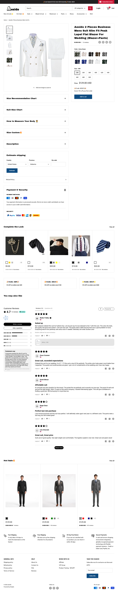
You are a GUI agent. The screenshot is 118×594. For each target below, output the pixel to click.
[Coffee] (98, 54)
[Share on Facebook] (99, 42)
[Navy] (77, 61)
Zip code (54, 160)
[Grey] (105, 54)
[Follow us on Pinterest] (57, 588)
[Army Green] (77, 54)
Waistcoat (53, 14)
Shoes (72, 14)
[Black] (91, 54)
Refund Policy (10, 179)
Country (9, 160)
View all (112, 227)
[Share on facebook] (106, 336)
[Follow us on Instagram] (54, 588)
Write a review (17, 324)
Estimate (12, 170)
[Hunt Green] (105, 61)
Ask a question (17, 328)
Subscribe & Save (107, 2)
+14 (44, 262)
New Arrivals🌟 (8, 14)
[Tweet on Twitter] (106, 42)
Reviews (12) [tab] (39, 308)
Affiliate (61, 562)
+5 (21, 262)
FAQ (32, 568)
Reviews (33, 571)
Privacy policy (8, 568)
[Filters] (100, 309)
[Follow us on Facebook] (50, 588)
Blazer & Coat (40, 14)
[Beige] (84, 54)
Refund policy (8, 565)
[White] (98, 61)
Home (5, 20)
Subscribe (92, 576)
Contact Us (34, 565)
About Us (34, 562)
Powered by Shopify (9, 587)
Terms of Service (9, 571)
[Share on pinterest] (113, 336)
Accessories (81, 14)
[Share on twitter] (109, 336)
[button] (17, 333)
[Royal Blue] (84, 61)
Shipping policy (8, 562)
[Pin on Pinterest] (103, 42)
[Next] (114, 251)
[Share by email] (110, 42)
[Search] (90, 8)
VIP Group (62, 565)
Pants (63, 14)
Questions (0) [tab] (48, 308)
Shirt (91, 14)
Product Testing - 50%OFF (67, 568)
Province (31, 160)
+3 (109, 262)
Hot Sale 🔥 (20, 14)
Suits (28, 14)
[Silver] (91, 61)
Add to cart (83, 97)
